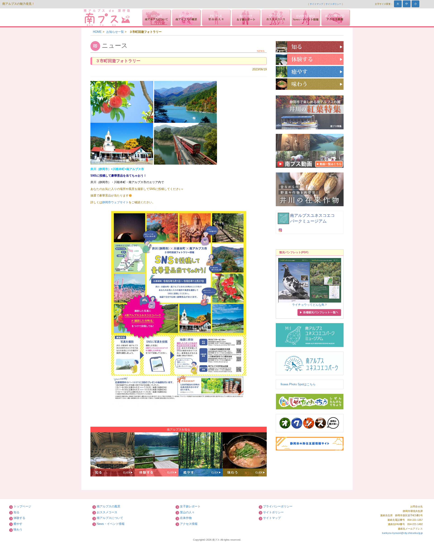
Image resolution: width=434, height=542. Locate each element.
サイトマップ (316, 4)
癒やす (18, 523)
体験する (19, 518)
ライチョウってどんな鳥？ (309, 304)
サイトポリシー (333, 4)
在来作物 (186, 518)
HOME (97, 31)
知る (16, 512)
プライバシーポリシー (277, 506)
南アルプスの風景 (108, 506)
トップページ (22, 506)
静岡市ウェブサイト (115, 202)
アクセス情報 (189, 523)
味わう (18, 529)
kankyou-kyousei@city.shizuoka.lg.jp (402, 533)
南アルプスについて (110, 518)
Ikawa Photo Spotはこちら (298, 384)
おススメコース (107, 512)
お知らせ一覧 (115, 31)
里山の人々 (187, 512)
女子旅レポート (190, 506)
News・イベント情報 (111, 523)
